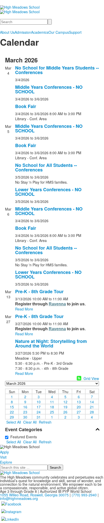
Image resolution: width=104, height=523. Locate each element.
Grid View (91, 378)
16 (25, 406)
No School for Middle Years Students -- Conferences (57, 70)
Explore (6, 462)
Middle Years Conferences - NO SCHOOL (49, 89)
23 (25, 411)
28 (92, 411)
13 (79, 401)
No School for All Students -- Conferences (46, 167)
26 (65, 411)
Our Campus (58, 32)
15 (12, 406)
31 (39, 416)
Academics (39, 32)
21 (92, 406)
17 (39, 406)
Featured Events (22, 436)
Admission (23, 32)
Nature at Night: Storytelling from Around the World (51, 343)
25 (52, 411)
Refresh (45, 422)
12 (65, 401)
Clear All (30, 422)
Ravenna (57, 304)
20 (79, 406)
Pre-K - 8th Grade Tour (39, 291)
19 (65, 406)
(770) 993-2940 (84, 494)
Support (75, 32)
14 (92, 401)
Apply (4, 452)
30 (25, 416)
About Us (7, 32)
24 (39, 411)
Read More (24, 308)
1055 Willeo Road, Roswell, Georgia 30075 (34, 494)
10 (39, 401)
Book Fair (25, 106)
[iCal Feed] (79, 378)
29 (12, 416)
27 (79, 411)
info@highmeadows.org (19, 498)
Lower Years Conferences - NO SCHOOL (48, 191)
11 (52, 401)
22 (12, 411)
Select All (13, 422)
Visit (3, 457)
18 (52, 406)
